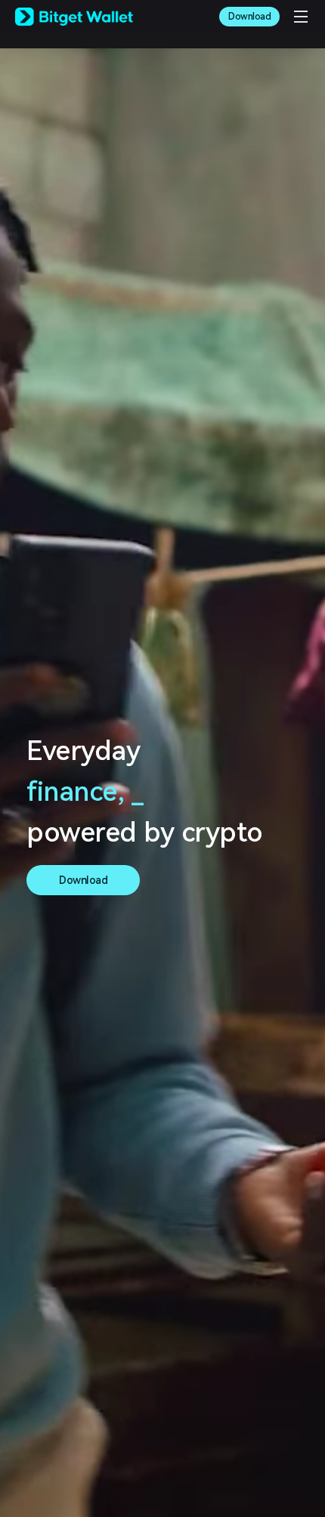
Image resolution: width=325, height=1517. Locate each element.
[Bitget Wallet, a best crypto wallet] (74, 17)
